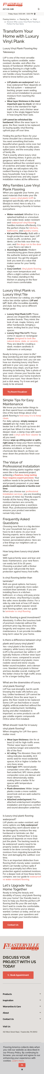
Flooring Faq (24, 19)
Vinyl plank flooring (31, 269)
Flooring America (9, 19)
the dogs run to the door (29, 244)
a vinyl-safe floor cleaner (26, 434)
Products (7, 994)
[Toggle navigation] (38, 9)
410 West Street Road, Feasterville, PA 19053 (20, 1032)
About (6, 1013)
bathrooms (12, 231)
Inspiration (8, 1000)
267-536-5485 (8, 9)
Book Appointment (19, 975)
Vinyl (35, 19)
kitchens (33, 228)
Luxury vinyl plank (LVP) (21, 198)
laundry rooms (30, 231)
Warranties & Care (12, 1006)
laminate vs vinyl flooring (17, 611)
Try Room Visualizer (17, 392)
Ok (22, 1065)
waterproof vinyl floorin (23, 222)
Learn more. (18, 1060)
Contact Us (13, 925)
